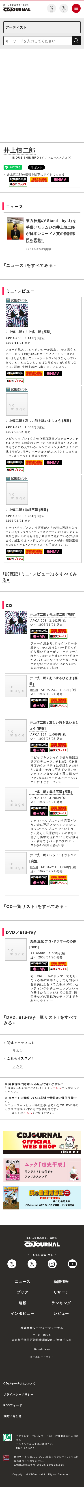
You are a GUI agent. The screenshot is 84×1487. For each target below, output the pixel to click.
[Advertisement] (42, 96)
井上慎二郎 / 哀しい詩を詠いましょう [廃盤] (38, 420)
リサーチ (61, 1291)
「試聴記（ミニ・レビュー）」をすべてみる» (39, 576)
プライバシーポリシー (18, 1394)
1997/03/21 (15, 520)
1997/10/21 (47, 694)
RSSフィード (12, 1405)
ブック (23, 1291)
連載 (23, 1302)
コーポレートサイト (42, 1356)
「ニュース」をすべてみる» (30, 265)
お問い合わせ (12, 1416)
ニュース (22, 1281)
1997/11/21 (15, 342)
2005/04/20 (47, 957)
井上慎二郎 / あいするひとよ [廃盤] (53, 680)
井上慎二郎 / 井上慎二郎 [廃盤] (29, 331)
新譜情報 (61, 1281)
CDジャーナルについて (19, 1383)
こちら (57, 1088)
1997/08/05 (15, 431)
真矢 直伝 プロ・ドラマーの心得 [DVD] (52, 944)
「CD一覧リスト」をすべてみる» (35, 906)
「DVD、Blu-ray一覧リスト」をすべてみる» (41, 1020)
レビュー (61, 1313)
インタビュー (22, 1313)
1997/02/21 (47, 871)
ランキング (61, 1302)
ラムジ (18, 1050)
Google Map (42, 1348)
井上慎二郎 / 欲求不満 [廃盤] (27, 509)
